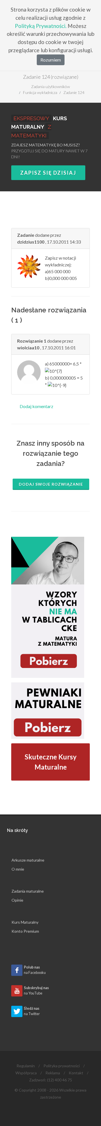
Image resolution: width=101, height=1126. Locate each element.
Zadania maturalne (28, 891)
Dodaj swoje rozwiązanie (51, 484)
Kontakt (76, 1072)
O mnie (18, 869)
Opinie (17, 900)
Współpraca (26, 1072)
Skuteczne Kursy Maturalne (51, 762)
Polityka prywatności (61, 1065)
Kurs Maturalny (25, 922)
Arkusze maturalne (28, 860)
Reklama (52, 1072)
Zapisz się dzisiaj (48, 173)
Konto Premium (25, 931)
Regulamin (26, 1065)
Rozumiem (50, 59)
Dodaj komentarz (36, 406)
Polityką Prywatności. (40, 26)
